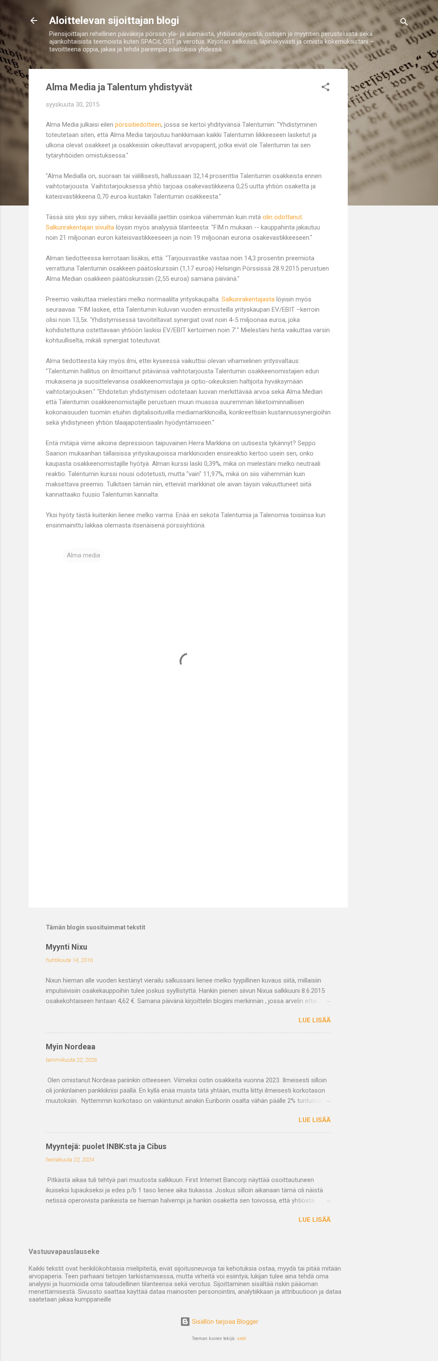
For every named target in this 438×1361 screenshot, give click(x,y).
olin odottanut (282, 217)
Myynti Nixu (66, 946)
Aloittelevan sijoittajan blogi (114, 21)
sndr (241, 1338)
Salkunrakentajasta (248, 299)
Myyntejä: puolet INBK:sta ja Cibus (106, 1146)
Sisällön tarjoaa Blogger (224, 1321)
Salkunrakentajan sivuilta (80, 227)
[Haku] (404, 23)
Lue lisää (315, 1020)
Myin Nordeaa (70, 1046)
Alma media (83, 555)
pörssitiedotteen (138, 124)
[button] (325, 88)
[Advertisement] (382, 197)
